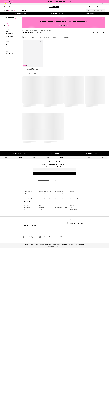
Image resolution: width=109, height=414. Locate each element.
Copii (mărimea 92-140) (34, 30)
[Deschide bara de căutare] (87, 10)
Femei (5, 6)
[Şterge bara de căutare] (104, 10)
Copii (16, 6)
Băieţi (27, 30)
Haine (42, 30)
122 (51, 30)
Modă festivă (47, 30)
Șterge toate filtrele (78, 36)
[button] (90, 33)
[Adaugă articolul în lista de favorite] (40, 42)
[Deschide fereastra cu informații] (104, 1)
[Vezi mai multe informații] (32, 74)
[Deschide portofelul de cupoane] (90, 7)
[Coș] (104, 7)
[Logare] (93, 7)
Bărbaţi (11, 6)
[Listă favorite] (100, 7)
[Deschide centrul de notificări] (97, 7)
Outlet (7, 3)
